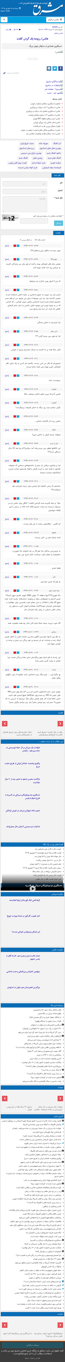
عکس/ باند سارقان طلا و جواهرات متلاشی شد (43, 133)
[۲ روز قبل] (47, 723)
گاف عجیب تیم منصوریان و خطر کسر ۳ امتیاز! (44, 1051)
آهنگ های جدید (54, 158)
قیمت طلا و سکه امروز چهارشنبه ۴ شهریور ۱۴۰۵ (43, 852)
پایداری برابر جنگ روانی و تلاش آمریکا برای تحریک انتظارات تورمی (36, 1198)
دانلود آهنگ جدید (54, 153)
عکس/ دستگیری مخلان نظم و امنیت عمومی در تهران (40, 130)
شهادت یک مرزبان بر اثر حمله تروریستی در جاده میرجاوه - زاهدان (23, 749)
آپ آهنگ (57, 143)
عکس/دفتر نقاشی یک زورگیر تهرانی (46, 122)
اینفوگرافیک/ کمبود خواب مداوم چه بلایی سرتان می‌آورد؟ (48, 1335)
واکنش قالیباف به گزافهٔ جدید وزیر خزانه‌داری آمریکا (42, 1124)
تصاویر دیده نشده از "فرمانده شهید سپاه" (45, 1077)
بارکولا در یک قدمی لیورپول (51, 1266)
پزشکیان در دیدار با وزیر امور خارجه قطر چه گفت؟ (42, 1195)
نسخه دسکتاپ (32, 1345)
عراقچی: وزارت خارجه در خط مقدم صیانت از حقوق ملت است (38, 1147)
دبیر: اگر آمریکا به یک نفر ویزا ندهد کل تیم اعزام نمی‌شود (39, 1032)
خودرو (60, 712)
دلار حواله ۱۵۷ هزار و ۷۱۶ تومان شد (47, 856)
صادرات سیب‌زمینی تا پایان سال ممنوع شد (23, 826)
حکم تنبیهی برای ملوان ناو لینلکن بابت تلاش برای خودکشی (39, 1169)
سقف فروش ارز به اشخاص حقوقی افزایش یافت (43, 1154)
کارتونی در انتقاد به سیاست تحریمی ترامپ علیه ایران (41, 1285)
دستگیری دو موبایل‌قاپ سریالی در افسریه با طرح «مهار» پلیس (22, 796)
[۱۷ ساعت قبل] (17, 1324)
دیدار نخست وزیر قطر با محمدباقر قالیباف (45, 1151)
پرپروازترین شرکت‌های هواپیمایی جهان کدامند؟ (43, 1066)
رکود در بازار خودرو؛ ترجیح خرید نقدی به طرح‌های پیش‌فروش (49, 733)
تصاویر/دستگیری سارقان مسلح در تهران (45, 103)
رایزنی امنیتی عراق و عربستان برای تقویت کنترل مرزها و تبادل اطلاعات (35, 1210)
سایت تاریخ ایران (27, 143)
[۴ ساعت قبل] (52, 784)
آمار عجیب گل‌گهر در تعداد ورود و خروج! (23, 916)
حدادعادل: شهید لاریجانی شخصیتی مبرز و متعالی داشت (40, 1139)
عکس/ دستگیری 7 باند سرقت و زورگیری (45, 107)
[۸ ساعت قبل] (52, 815)
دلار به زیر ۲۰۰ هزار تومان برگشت (48, 860)
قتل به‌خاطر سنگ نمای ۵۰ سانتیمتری (47, 1009)
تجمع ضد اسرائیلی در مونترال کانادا (47, 1251)
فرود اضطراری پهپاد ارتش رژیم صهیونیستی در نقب (42, 1180)
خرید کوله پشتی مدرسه (27, 167)
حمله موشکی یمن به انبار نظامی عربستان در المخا (42, 1243)
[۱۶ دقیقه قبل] (52, 905)
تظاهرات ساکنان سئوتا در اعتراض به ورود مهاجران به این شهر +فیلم (35, 1221)
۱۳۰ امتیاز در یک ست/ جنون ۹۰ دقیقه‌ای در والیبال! (42, 1028)
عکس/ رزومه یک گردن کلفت (32, 38)
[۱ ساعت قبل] (52, 768)
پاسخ (7, 245)
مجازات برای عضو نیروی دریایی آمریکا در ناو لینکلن (42, 1043)
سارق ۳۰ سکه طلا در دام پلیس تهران (19, 1108)
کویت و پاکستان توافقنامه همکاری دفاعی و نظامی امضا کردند (38, 1187)
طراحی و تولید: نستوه (32, 1358)
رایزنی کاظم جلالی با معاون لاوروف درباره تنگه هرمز (42, 1213)
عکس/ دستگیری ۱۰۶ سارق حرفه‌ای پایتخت (44, 115)
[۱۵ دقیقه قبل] (52, 752)
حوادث (60, 1087)
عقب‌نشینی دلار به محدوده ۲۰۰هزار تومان (45, 864)
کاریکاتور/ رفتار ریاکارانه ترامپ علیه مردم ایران (44, 1036)
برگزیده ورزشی (57, 894)
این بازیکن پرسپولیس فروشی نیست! (26, 932)
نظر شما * (58, 198)
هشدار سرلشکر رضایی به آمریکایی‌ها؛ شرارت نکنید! (42, 1135)
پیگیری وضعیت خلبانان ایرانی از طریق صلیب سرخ (22, 765)
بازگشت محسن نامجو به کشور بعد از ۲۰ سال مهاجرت (22, 780)
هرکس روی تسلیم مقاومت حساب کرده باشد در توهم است (39, 1304)
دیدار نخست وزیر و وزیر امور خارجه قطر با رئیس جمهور (23, 957)
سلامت (60, 1314)
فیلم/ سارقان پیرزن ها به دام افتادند (46, 126)
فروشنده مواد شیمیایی (51, 167)
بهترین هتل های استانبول (50, 148)
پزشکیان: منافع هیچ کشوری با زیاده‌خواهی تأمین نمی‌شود (40, 1217)
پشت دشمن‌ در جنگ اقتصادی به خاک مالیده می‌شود (42, 1081)
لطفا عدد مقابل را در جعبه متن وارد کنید (48, 216)
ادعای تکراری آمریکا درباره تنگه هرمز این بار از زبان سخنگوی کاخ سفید (35, 1225)
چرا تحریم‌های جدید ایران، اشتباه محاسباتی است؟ (42, 1281)
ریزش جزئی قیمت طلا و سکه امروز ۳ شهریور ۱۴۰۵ (42, 867)
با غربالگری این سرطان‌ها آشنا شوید (17, 1333)
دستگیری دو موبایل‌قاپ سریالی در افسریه (43, 886)
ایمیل (60, 190)
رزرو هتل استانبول (26, 148)
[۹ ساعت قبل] (52, 920)
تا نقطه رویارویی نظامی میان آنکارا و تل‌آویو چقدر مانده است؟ (38, 1047)
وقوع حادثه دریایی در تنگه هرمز (49, 1013)
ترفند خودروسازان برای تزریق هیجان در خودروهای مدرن (17, 733)
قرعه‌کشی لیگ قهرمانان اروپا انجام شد (24, 900)
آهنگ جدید (23, 158)
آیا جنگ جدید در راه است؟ (51, 1070)
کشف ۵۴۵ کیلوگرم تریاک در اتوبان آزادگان (23, 811)
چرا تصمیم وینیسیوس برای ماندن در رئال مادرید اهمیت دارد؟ (38, 1255)
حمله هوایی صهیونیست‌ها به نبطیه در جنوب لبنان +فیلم (40, 1270)
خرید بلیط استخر (38, 162)
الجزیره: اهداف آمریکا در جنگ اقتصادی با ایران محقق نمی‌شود (38, 1262)
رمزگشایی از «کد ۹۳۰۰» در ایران (49, 1055)
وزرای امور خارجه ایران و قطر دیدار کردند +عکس (43, 1307)
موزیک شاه (43, 143)
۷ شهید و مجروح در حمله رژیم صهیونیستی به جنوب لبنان (40, 1166)
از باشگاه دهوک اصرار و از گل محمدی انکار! (45, 1017)
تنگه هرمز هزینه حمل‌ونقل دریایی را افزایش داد (43, 1232)
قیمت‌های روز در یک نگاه (53, 844)
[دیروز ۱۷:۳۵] (52, 936)
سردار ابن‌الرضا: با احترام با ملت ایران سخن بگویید (42, 1143)
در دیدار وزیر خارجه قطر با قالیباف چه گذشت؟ (44, 1073)
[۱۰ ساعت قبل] (47, 1324)
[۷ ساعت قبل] (52, 976)
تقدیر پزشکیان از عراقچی (52, 1206)
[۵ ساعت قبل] (52, 799)
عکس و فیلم (53, 19)
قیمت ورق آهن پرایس (17, 162)
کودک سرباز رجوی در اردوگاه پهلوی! (48, 1021)
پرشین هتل (37, 158)
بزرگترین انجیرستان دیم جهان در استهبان (23, 987)
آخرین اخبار (58, 1116)
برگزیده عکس (57, 949)
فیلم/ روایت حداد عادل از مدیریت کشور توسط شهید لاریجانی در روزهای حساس (31, 1120)
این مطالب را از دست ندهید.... (50, 741)
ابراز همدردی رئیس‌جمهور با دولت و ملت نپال (44, 1300)
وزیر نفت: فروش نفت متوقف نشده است (45, 1236)
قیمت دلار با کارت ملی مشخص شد (48, 849)
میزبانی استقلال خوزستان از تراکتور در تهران (45, 1277)
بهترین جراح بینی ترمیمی (31, 153)
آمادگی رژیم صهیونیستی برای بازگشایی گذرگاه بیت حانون (40, 1228)
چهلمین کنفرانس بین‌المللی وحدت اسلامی (23, 971)
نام (61, 182)
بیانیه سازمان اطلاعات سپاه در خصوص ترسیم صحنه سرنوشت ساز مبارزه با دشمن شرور (35, 1175)
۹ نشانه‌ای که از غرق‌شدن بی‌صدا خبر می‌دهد (44, 1040)
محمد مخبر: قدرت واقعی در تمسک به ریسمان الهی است (40, 1289)
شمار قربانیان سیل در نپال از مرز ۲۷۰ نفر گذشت (42, 1274)
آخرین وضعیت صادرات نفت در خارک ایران (45, 1058)
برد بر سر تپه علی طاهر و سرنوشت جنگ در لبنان (43, 1191)
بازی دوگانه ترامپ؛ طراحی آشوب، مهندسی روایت (42, 1296)
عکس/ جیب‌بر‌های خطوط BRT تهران (46, 118)
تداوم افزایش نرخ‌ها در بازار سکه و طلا (46, 871)
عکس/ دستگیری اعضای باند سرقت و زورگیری (43, 111)
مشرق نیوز (41, 7)
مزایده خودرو (56, 162)
